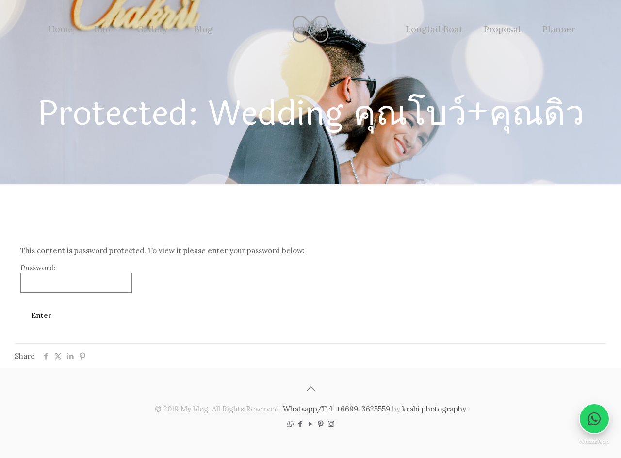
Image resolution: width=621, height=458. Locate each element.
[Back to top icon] (310, 389)
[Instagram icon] (331, 423)
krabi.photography (434, 408)
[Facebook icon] (300, 423)
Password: (38, 267)
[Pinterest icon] (321, 423)
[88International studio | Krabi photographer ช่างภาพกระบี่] (311, 29)
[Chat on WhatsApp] (594, 418)
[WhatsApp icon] (290, 423)
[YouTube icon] (310, 423)
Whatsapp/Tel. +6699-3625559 (336, 408)
